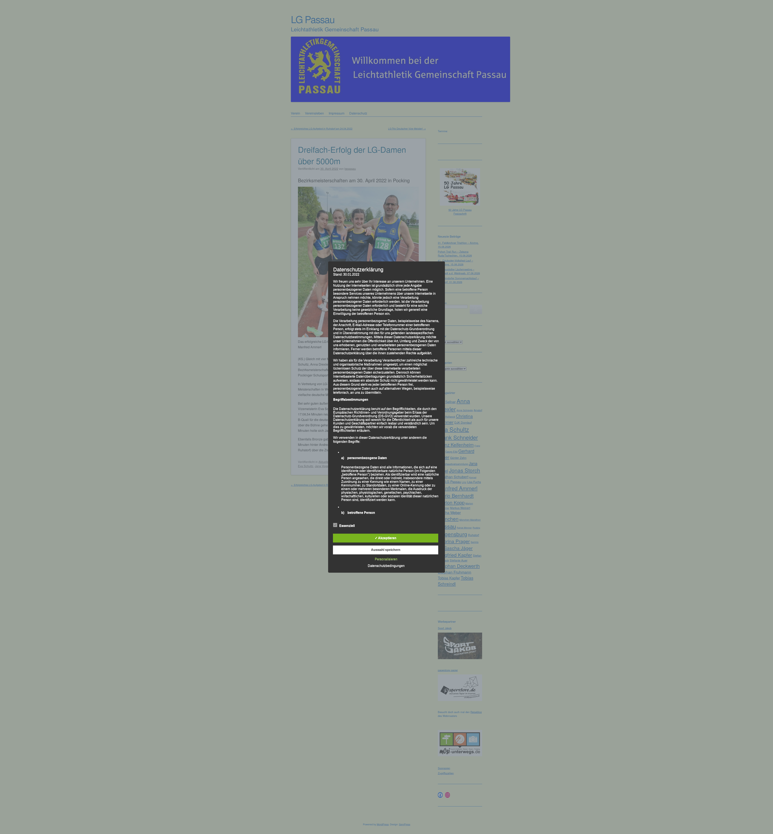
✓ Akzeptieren (385, 538)
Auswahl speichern (385, 550)
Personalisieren (386, 559)
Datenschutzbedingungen (386, 565)
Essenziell (347, 525)
